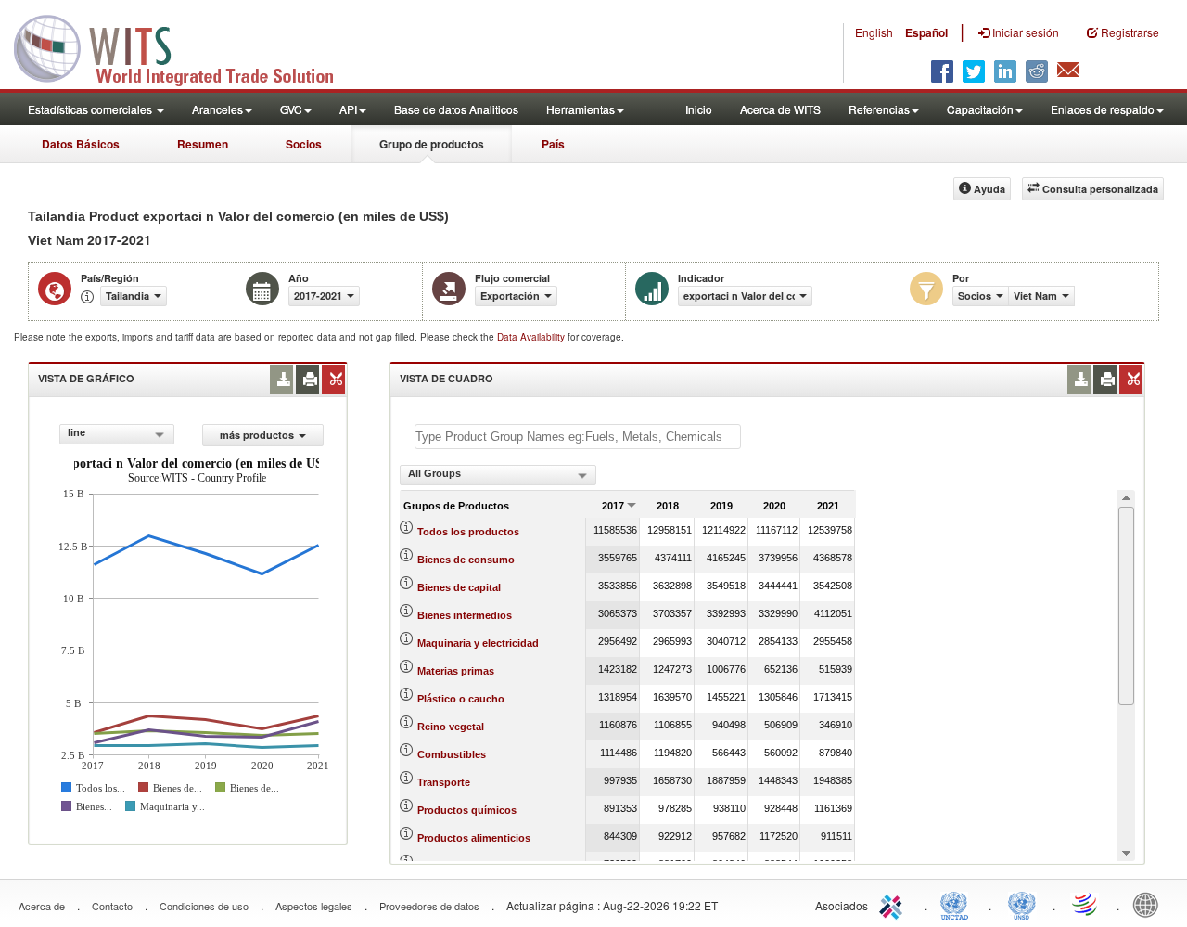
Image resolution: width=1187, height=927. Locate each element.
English (874, 32)
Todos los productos (468, 531)
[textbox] (578, 436)
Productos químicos (467, 810)
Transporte (443, 782)
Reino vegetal (450, 726)
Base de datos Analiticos (456, 109)
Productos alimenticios (473, 837)
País (553, 143)
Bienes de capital (459, 587)
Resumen (202, 143)
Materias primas (455, 670)
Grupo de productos (431, 143)
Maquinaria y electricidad (478, 643)
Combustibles (451, 754)
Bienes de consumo (466, 559)
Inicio (698, 109)
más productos (257, 435)
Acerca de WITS (780, 109)
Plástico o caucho (460, 698)
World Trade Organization (1085, 903)
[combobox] (116, 434)
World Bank (1149, 903)
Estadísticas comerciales (91, 109)
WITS (185, 46)
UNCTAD (957, 903)
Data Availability (532, 336)
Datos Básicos (81, 143)
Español (926, 32)
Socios (304, 143)
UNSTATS (1021, 903)
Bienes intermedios (464, 615)
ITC (894, 903)
